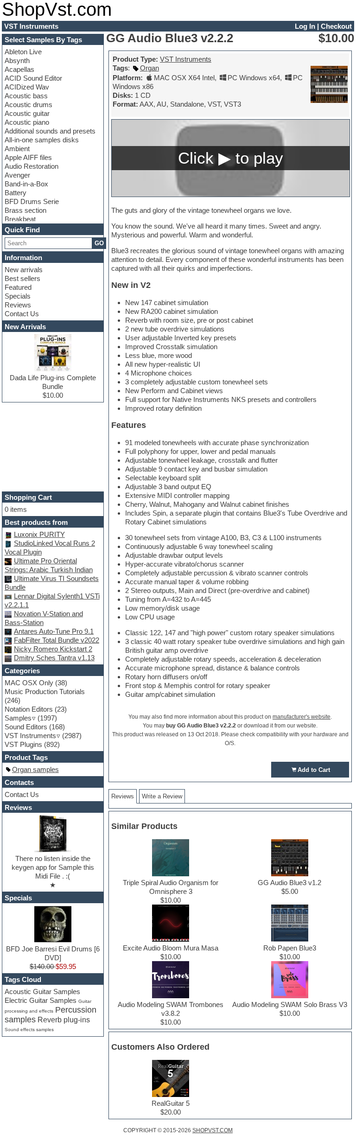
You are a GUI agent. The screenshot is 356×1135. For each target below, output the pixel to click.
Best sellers (22, 278)
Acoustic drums (28, 104)
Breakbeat (20, 219)
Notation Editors (29, 709)
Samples (18, 718)
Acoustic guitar (27, 113)
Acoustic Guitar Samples (42, 991)
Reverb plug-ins (64, 1019)
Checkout (336, 26)
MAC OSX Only (29, 683)
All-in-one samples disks (42, 140)
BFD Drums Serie (32, 201)
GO (99, 243)
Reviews (18, 305)
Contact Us (22, 314)
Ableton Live (23, 52)
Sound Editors (26, 727)
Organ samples (35, 769)
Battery (15, 193)
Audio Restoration (31, 166)
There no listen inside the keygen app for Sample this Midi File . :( (53, 867)
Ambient (17, 149)
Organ (149, 68)
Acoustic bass (26, 96)
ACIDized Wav (27, 87)
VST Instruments (185, 59)
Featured (18, 287)
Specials (18, 296)
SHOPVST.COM (212, 1130)
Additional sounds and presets (50, 131)
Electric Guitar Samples (40, 1000)
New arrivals (24, 270)
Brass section (25, 210)
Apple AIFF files (28, 157)
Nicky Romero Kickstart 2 (53, 649)
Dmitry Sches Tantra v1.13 (54, 658)
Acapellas (19, 69)
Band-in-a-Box (26, 184)
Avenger (17, 175)
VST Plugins (23, 744)
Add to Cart (314, 769)
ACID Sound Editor (33, 78)
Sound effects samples (29, 1029)
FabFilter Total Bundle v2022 (56, 640)
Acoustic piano (27, 122)
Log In (305, 26)
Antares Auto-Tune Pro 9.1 (54, 631)
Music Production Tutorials (45, 691)
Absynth (17, 60)
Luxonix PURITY (39, 534)
